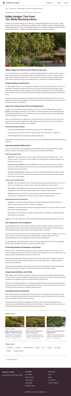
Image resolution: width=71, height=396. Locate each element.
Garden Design (29, 380)
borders (7, 111)
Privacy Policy (52, 380)
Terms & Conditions (53, 383)
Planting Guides (13, 8)
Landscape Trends (30, 385)
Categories (49, 2)
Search (66, 2)
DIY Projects (28, 374)
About (58, 2)
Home (6, 8)
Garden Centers (29, 377)
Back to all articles (12, 359)
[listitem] (9, 347)
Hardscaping (28, 383)
